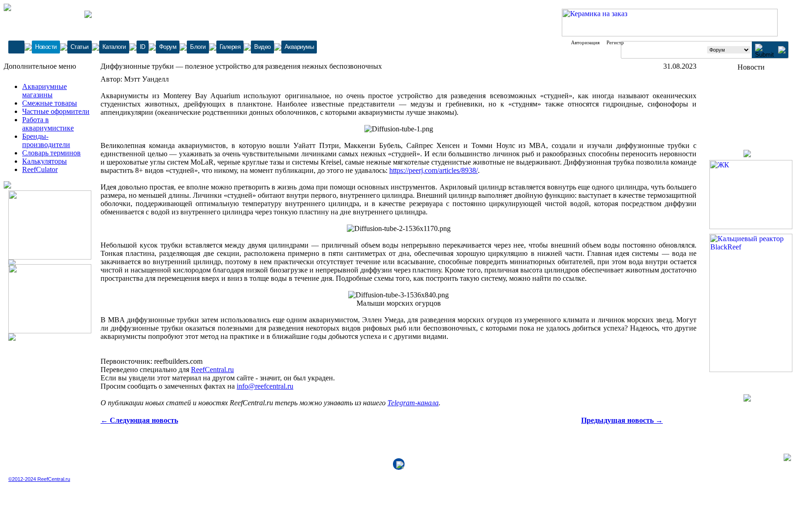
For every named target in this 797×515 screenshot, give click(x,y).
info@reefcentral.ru (265, 386)
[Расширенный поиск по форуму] (781, 51)
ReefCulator (40, 169)
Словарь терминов (51, 153)
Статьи (80, 46)
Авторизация (585, 42)
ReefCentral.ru (212, 369)
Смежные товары (49, 103)
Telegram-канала (413, 403)
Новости (46, 46)
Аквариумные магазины (44, 91)
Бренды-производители (46, 140)
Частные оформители (55, 111)
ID (142, 46)
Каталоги (114, 46)
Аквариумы (299, 46)
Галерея (230, 46)
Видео (262, 46)
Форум (168, 46)
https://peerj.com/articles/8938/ (433, 170)
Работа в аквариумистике (48, 124)
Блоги (198, 46)
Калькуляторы (44, 161)
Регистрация (620, 42)
